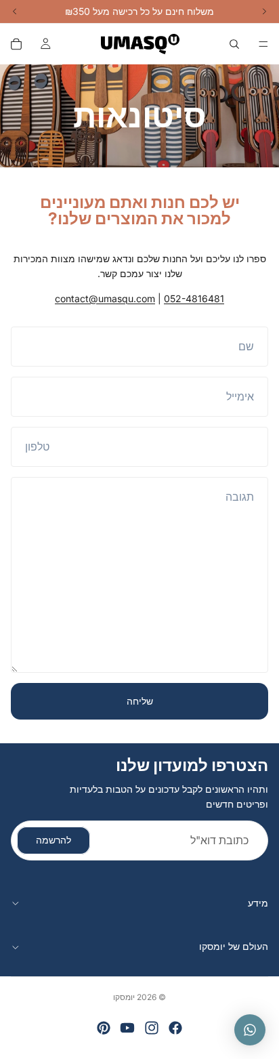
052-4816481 (194, 298)
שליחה (140, 701)
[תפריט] (263, 44)
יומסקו (124, 997)
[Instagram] (152, 1028)
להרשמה (53, 840)
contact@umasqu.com (105, 298)
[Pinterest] (103, 1028)
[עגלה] (16, 44)
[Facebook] (175, 1028)
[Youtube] (127, 1028)
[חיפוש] (234, 44)
